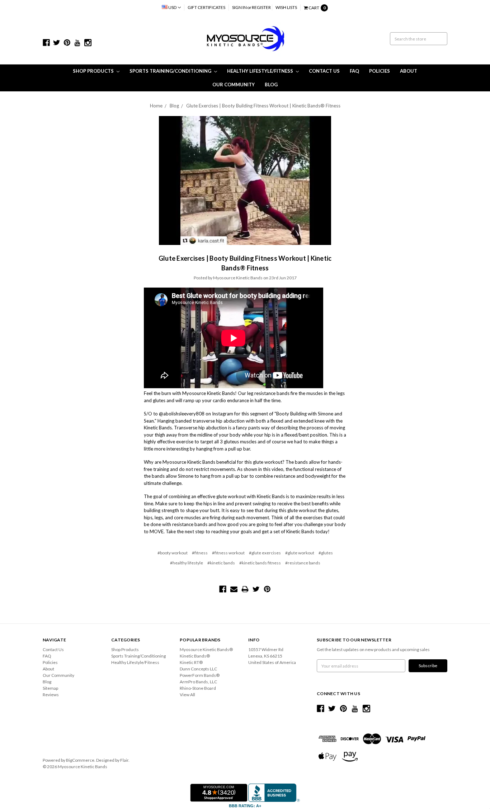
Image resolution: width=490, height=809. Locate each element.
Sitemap (50, 688)
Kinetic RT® (191, 662)
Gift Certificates (206, 7)
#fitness (200, 552)
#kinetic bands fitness (260, 562)
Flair (124, 760)
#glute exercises (265, 552)
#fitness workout (228, 552)
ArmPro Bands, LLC (198, 681)
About (408, 71)
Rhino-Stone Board (198, 688)
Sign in (239, 7)
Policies (379, 71)
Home (156, 106)
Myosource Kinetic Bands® (206, 649)
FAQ (354, 71)
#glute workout (299, 552)
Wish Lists (286, 7)
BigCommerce (80, 760)
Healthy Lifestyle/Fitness (260, 71)
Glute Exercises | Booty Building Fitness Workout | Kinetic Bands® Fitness (263, 106)
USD (172, 7)
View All (187, 694)
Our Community (233, 84)
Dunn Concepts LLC (198, 668)
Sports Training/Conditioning (170, 71)
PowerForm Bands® (200, 675)
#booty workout (172, 552)
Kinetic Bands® (195, 656)
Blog (271, 84)
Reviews (51, 694)
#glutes (326, 552)
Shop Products (94, 71)
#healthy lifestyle (186, 562)
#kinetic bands (221, 562)
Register (261, 7)
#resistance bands (302, 562)
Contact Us (324, 71)
